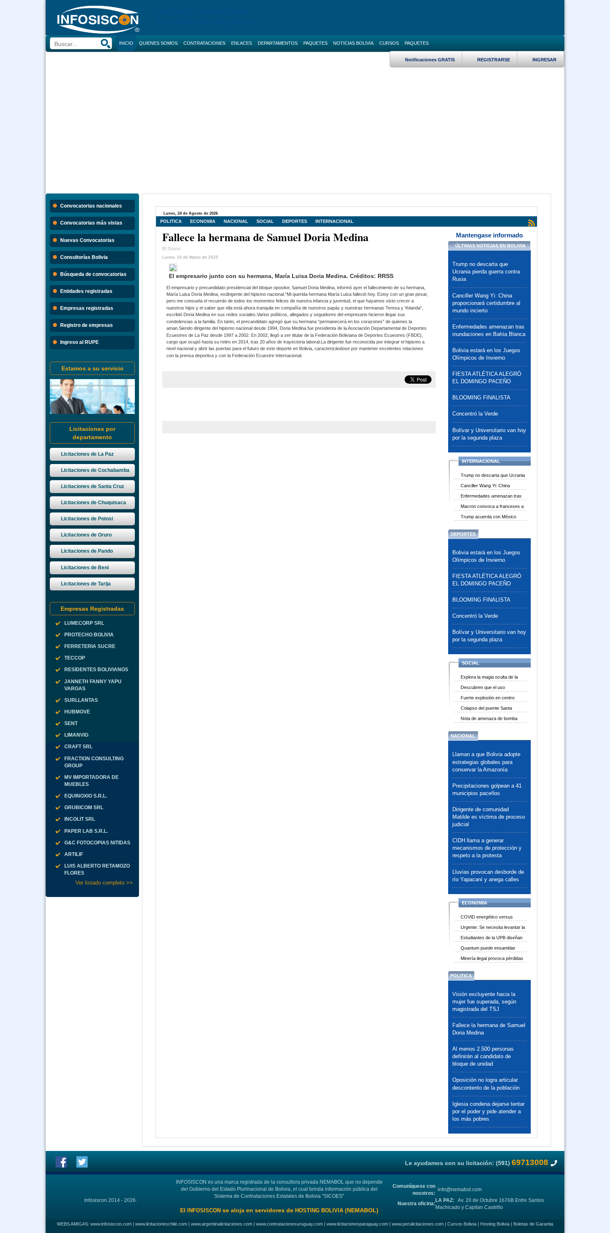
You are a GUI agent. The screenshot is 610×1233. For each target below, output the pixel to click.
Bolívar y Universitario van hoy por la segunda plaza (489, 434)
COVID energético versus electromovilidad (487, 917)
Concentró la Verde (475, 414)
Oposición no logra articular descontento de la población (486, 1083)
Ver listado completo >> (104, 883)
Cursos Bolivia (461, 1223)
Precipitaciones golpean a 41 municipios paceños (487, 789)
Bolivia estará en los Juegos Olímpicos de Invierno (486, 354)
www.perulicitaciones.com (418, 1223)
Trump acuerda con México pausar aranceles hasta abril (489, 517)
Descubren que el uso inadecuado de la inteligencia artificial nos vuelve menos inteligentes (489, 688)
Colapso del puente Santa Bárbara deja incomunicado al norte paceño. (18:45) (490, 709)
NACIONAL (236, 221)
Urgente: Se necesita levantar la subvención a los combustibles (493, 928)
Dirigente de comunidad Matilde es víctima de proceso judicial (488, 817)
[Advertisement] (305, 130)
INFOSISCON (204, 1210)
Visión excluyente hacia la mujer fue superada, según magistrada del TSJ (484, 1001)
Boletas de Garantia (533, 1223)
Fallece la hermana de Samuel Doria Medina (488, 1029)
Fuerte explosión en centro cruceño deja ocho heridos (488, 698)
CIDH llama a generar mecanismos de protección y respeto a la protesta (487, 848)
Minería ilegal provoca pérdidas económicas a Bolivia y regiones (493, 959)
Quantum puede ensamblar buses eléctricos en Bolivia (488, 948)
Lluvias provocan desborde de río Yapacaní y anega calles (488, 875)
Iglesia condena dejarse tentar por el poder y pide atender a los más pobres (488, 1111)
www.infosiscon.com (111, 1223)
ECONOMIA (202, 221)
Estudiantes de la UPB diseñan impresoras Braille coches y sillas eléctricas (491, 938)
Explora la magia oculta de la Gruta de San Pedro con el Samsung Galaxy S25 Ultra (489, 678)
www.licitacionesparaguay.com (357, 1223)
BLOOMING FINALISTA (481, 398)
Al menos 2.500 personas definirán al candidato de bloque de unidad (483, 1056)
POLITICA (171, 221)
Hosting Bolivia (495, 1223)
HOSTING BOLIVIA (319, 1210)
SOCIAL (265, 221)
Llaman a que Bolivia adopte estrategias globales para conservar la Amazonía (486, 762)
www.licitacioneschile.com (161, 1223)
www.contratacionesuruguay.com (289, 1223)
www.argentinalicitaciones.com (221, 1223)
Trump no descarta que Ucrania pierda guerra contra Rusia (486, 271)
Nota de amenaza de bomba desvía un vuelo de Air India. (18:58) (489, 719)
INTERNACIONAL (334, 221)
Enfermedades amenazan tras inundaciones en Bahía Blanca (488, 330)
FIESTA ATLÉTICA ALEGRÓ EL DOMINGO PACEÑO (486, 377)
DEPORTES (294, 221)
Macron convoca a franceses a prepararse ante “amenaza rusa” (494, 507)
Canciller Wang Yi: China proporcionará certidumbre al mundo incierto (486, 303)
